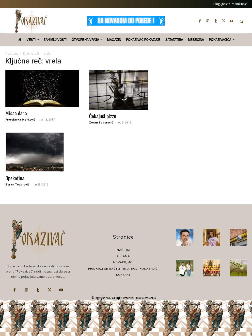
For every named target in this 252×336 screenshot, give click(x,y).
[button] (241, 21)
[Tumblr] (215, 21)
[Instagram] (207, 21)
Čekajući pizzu (102, 116)
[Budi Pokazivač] (184, 268)
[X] (223, 21)
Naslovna (11, 53)
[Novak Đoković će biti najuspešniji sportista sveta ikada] (184, 237)
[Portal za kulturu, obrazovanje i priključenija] (31, 21)
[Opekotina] (42, 152)
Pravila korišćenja (145, 298)
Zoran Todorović (101, 122)
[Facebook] (200, 21)
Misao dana (16, 113)
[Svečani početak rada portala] (211, 268)
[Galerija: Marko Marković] (238, 268)
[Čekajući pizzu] (126, 90)
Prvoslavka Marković (20, 119)
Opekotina (14, 178)
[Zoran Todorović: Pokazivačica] (238, 237)
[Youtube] (231, 21)
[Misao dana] (42, 88)
